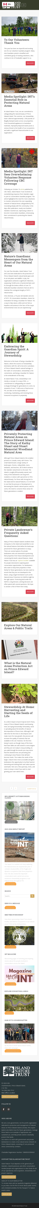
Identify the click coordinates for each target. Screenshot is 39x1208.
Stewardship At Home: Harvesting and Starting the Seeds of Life (19, 711)
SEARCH (9, 1013)
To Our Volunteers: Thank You (16, 41)
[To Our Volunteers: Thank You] (20, 26)
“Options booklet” (23, 560)
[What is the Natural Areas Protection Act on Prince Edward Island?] (20, 649)
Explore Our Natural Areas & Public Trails (18, 626)
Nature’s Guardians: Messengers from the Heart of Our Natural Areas (18, 260)
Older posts (31, 789)
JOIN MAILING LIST (13, 1051)
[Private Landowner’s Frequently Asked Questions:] (20, 516)
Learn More (10, 947)
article (22, 189)
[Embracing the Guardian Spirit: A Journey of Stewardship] (20, 333)
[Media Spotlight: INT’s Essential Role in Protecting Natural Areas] (20, 83)
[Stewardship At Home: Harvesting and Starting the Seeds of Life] (20, 693)
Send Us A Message (10, 1096)
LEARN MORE (11, 822)
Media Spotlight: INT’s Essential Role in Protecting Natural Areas (19, 101)
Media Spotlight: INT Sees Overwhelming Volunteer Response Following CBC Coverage (18, 177)
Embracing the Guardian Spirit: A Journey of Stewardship (16, 350)
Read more (30, 63)
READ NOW (10, 884)
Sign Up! (6, 1194)
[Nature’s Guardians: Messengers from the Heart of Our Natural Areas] (20, 243)
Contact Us (10, 908)
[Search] (32, 896)
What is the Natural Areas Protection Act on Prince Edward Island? (18, 667)
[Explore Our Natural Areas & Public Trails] (20, 612)
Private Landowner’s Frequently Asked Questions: (18, 533)
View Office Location (8, 1093)
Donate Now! (8, 1177)
